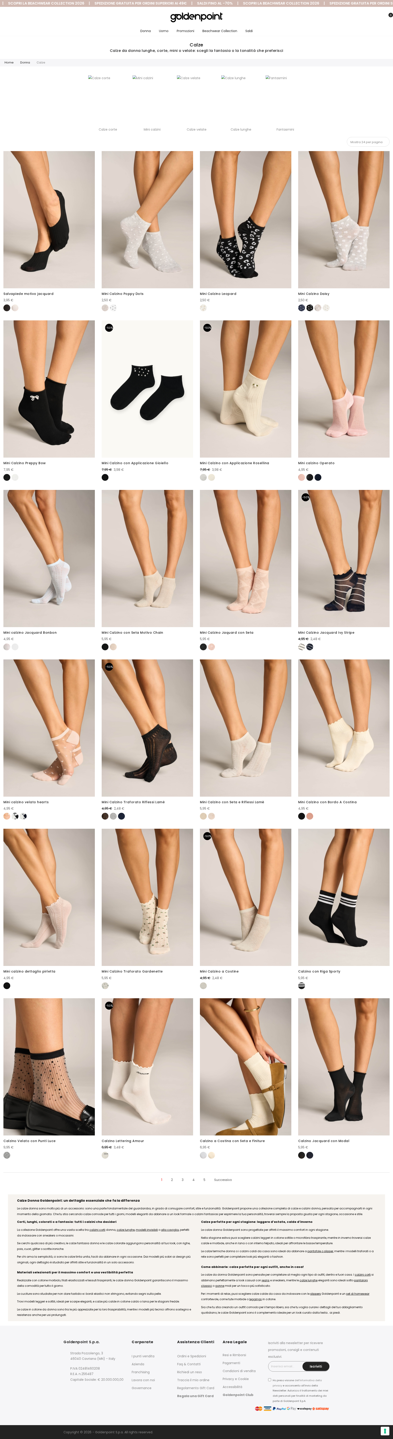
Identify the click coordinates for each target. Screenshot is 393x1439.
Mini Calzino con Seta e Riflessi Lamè (232, 802)
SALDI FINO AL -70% (159, 3)
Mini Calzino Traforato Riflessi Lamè (133, 802)
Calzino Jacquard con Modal (323, 1141)
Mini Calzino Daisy (313, 293)
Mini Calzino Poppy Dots (123, 293)
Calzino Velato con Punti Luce (29, 1141)
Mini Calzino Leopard (218, 293)
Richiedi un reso (189, 1372)
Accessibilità (232, 1387)
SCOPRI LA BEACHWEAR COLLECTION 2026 (225, 3)
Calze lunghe (241, 129)
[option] (6, 307)
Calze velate (197, 129)
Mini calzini (152, 129)
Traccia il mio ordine (193, 1380)
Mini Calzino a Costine (219, 971)
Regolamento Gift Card (195, 1388)
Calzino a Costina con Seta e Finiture (232, 1141)
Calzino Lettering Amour (123, 1141)
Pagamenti (231, 1363)
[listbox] (49, 307)
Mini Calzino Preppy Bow (24, 463)
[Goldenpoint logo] (196, 17)
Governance (141, 1388)
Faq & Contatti (189, 1364)
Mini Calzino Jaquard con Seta (227, 632)
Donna (25, 62)
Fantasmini (285, 129)
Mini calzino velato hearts (26, 802)
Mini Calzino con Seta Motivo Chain (132, 632)
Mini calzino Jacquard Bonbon (30, 632)
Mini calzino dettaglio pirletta (29, 971)
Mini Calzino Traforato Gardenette (132, 971)
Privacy (228, 1379)
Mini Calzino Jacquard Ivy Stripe (326, 632)
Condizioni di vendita (239, 1371)
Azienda (138, 1364)
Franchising (141, 1372)
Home (9, 62)
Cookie (243, 1379)
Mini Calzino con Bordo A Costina (327, 802)
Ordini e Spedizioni (191, 1356)
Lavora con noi (143, 1380)
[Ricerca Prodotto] (366, 17)
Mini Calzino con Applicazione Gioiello (135, 463)
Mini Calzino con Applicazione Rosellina (234, 463)
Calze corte (108, 129)
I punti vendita (143, 1356)
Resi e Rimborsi (234, 1355)
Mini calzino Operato (316, 463)
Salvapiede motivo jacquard (28, 293)
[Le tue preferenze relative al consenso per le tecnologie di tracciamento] (385, 1431)
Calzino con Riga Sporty (319, 971)
